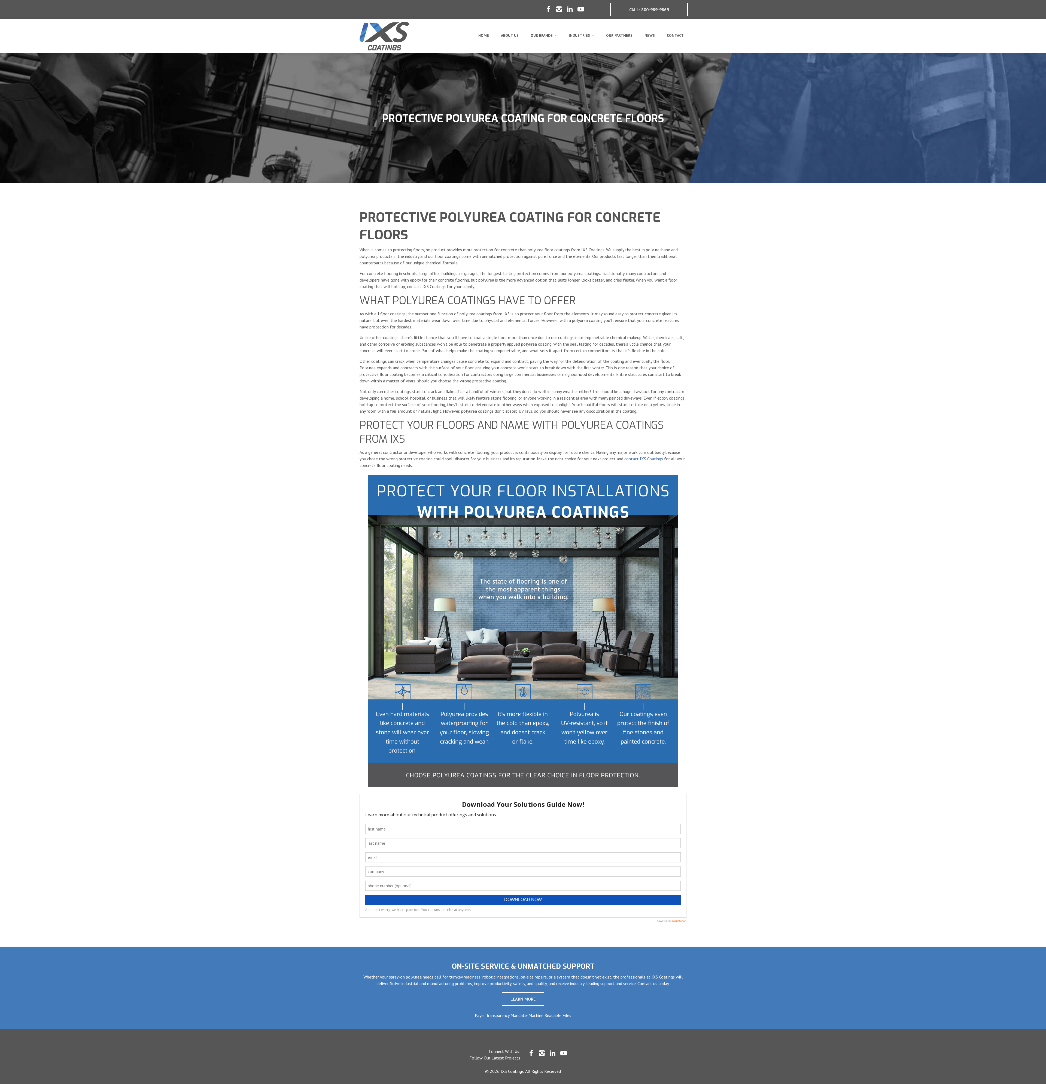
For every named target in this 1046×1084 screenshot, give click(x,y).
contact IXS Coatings (643, 458)
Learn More (523, 999)
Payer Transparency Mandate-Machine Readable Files (523, 1015)
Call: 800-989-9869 (649, 9)
